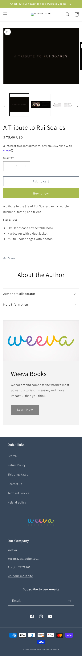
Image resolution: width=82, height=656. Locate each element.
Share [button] (12, 258)
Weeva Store (35, 649)
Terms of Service (19, 493)
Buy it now (41, 193)
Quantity (8, 158)
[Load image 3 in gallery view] (62, 105)
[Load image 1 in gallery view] (19, 105)
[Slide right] (78, 106)
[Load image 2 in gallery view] (41, 105)
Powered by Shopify (50, 649)
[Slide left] (4, 106)
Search (12, 456)
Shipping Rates (18, 474)
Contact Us (15, 484)
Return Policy (17, 465)
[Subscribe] (69, 601)
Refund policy (17, 502)
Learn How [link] (25, 409)
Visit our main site (20, 576)
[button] (5, 14)
